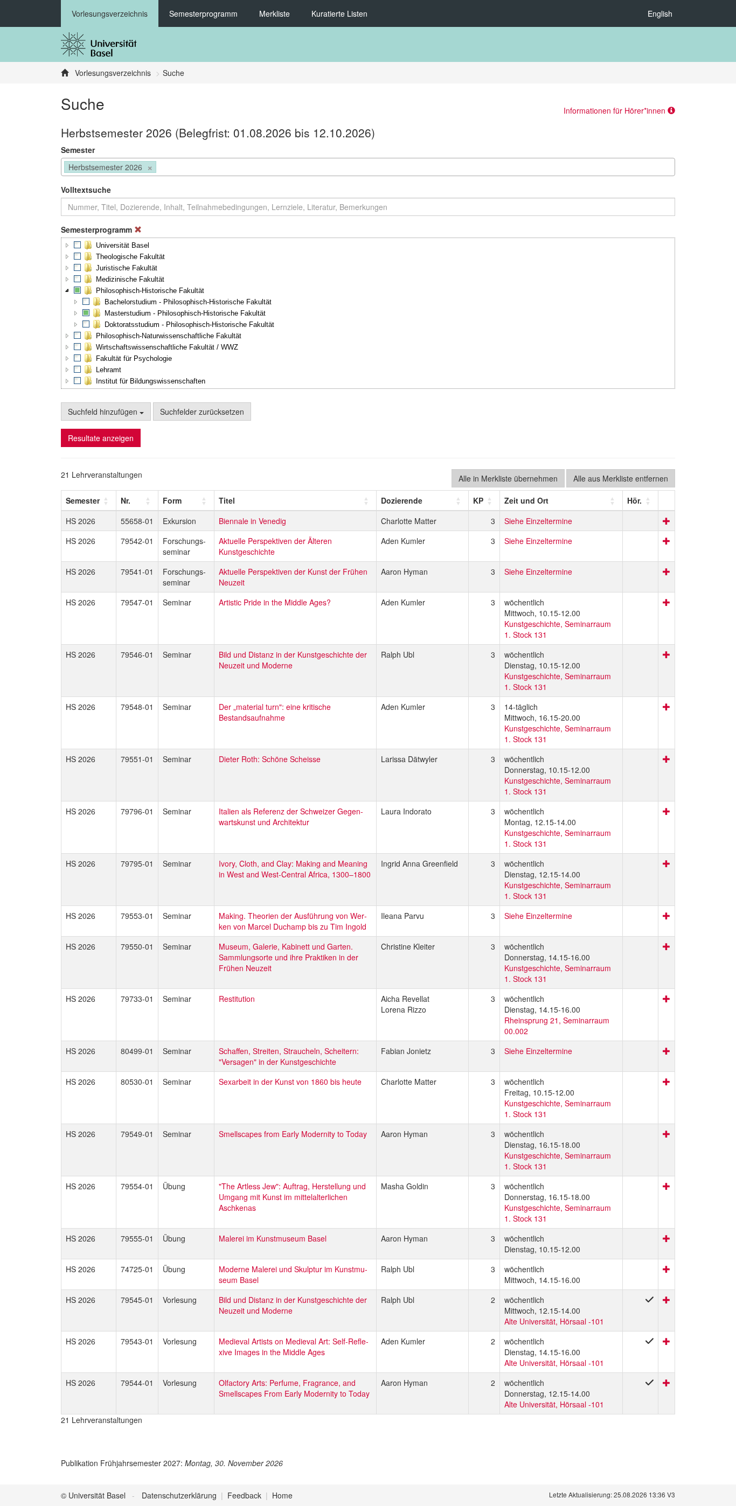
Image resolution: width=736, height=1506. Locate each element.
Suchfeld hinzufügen (104, 411)
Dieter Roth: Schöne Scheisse (270, 759)
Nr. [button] (125, 500)
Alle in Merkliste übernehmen (508, 478)
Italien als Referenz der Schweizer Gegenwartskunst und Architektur (291, 816)
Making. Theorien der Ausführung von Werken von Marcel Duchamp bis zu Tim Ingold (293, 921)
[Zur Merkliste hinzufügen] (666, 520)
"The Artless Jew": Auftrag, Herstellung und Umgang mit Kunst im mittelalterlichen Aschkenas (292, 1197)
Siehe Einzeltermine (538, 520)
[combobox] (368, 167)
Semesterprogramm (203, 13)
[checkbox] (77, 245)
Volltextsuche (86, 189)
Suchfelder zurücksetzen (202, 411)
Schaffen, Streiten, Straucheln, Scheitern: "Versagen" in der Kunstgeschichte (289, 1056)
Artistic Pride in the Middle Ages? (275, 602)
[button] (67, 245)
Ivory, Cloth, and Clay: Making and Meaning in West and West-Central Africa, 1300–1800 (295, 869)
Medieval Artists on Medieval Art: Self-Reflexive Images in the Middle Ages (294, 1346)
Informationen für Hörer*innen (616, 110)
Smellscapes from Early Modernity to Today (293, 1133)
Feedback (244, 1495)
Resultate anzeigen (101, 438)
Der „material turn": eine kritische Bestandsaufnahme (275, 712)
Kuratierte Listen (339, 13)
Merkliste (274, 13)
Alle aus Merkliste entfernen (620, 478)
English (660, 13)
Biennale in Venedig (252, 520)
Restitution (237, 998)
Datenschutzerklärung (179, 1495)
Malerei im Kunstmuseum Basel (273, 1238)
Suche (173, 72)
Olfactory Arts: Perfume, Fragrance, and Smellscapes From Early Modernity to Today (294, 1388)
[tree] (368, 313)
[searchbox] (162, 168)
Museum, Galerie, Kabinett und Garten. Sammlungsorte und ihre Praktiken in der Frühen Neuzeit (288, 957)
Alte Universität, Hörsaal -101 (554, 1321)
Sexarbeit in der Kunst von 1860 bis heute (290, 1081)
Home (282, 1495)
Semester (78, 149)
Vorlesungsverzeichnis (110, 13)
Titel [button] (227, 500)
